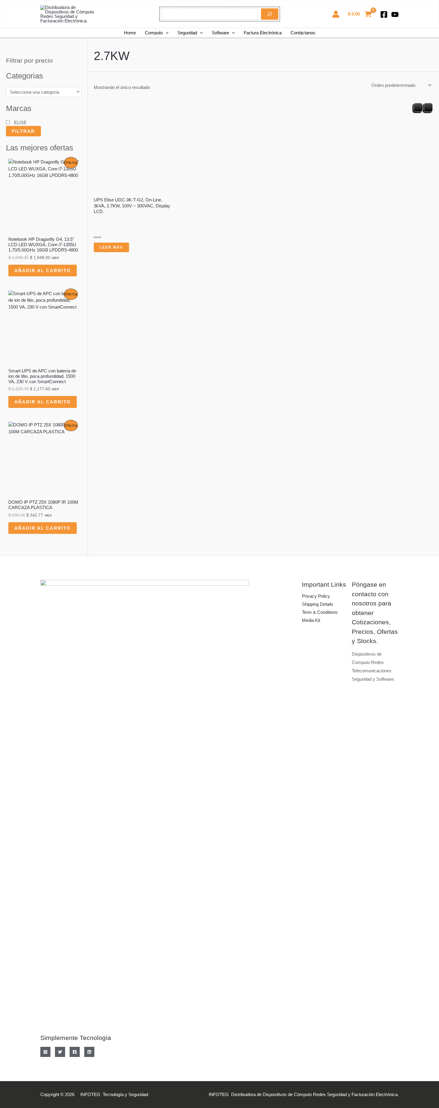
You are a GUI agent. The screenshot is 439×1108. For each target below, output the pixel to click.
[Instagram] (45, 1052)
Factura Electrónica (263, 32)
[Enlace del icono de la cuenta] (336, 14)
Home (130, 32)
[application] (165, 32)
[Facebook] (384, 14)
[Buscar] (269, 14)
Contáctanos (303, 32)
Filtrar (23, 131)
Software (220, 32)
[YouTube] (395, 14)
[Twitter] (60, 1052)
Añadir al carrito (42, 270)
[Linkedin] (89, 1052)
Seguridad (187, 32)
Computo (154, 32)
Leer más (111, 247)
